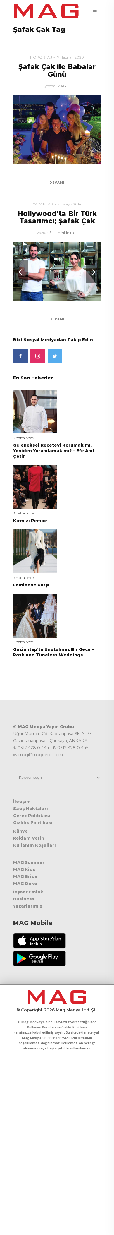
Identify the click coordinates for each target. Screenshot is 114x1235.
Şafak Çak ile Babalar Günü (57, 70)
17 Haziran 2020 (70, 57)
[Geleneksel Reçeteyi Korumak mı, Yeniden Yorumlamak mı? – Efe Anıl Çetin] (35, 411)
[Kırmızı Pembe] (35, 486)
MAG (61, 86)
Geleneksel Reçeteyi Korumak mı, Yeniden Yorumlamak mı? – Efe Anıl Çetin (53, 450)
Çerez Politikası (31, 815)
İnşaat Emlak (28, 892)
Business (23, 899)
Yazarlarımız (27, 906)
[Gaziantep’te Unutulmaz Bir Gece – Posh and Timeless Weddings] (35, 615)
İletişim (22, 801)
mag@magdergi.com (40, 754)
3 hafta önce (23, 437)
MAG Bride (25, 876)
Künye (20, 831)
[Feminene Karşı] (35, 551)
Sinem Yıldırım (61, 232)
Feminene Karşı (31, 585)
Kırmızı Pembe (30, 520)
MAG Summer (28, 862)
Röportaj (41, 57)
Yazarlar (43, 204)
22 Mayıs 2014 (69, 204)
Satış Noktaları (30, 808)
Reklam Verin (28, 838)
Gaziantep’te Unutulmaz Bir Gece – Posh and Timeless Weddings (53, 652)
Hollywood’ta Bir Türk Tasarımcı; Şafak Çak (57, 217)
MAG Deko (25, 883)
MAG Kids (24, 869)
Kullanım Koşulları (34, 845)
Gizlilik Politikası (33, 822)
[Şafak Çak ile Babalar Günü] (57, 129)
